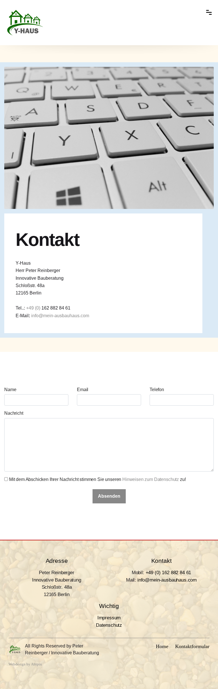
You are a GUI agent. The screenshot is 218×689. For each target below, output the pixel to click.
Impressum (109, 617)
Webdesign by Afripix (25, 664)
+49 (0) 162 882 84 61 (168, 572)
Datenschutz (109, 625)
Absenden (109, 496)
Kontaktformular (192, 646)
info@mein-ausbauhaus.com (60, 315)
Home (162, 646)
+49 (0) (33, 308)
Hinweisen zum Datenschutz (150, 479)
